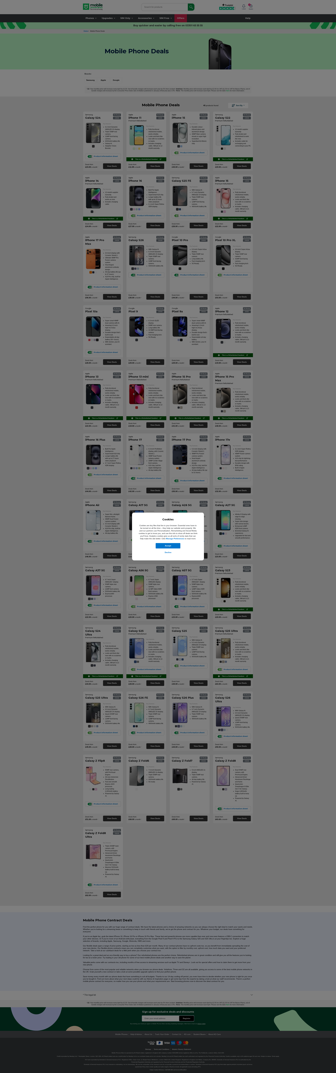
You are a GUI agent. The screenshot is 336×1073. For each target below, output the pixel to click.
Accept (168, 546)
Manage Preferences (175, 539)
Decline (168, 552)
